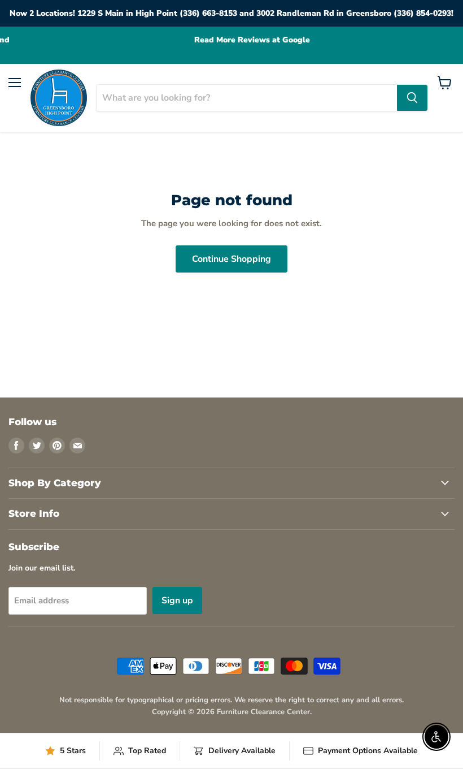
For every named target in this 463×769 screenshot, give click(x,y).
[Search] (412, 98)
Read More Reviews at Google (232, 40)
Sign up (177, 600)
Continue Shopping (231, 259)
